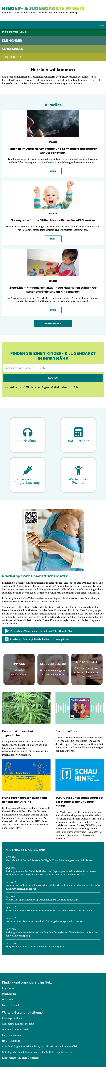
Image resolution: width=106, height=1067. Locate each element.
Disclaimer (8, 999)
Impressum (8, 988)
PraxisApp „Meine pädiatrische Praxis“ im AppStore (39, 639)
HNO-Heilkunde (11, 1040)
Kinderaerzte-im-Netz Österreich (20, 1057)
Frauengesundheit (12, 1018)
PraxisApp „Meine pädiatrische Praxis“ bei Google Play (41, 631)
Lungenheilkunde (12, 1035)
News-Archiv (53, 323)
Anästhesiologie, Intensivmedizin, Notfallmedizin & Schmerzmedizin (40, 1046)
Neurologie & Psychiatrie (15, 1029)
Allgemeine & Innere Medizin (18, 1023)
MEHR (53, 171)
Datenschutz (9, 993)
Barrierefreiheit (10, 1005)
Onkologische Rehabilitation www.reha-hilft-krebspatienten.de (37, 1052)
